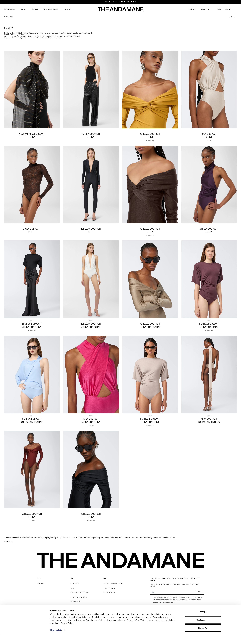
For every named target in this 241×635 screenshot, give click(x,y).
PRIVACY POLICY (109, 593)
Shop (23, 9)
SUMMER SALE (9, 9)
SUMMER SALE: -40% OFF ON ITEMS (120, 2)
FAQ (72, 588)
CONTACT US (76, 602)
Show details (56, 630)
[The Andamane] (120, 9)
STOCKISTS (75, 584)
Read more (8, 541)
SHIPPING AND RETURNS (80, 593)
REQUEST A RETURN (79, 597)
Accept (203, 612)
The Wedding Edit (51, 9)
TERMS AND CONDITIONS (113, 584)
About (68, 9)
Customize (201, 620)
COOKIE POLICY (109, 588)
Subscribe (199, 591)
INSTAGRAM (42, 584)
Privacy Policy (177, 597)
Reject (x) (203, 628)
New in (35, 9)
